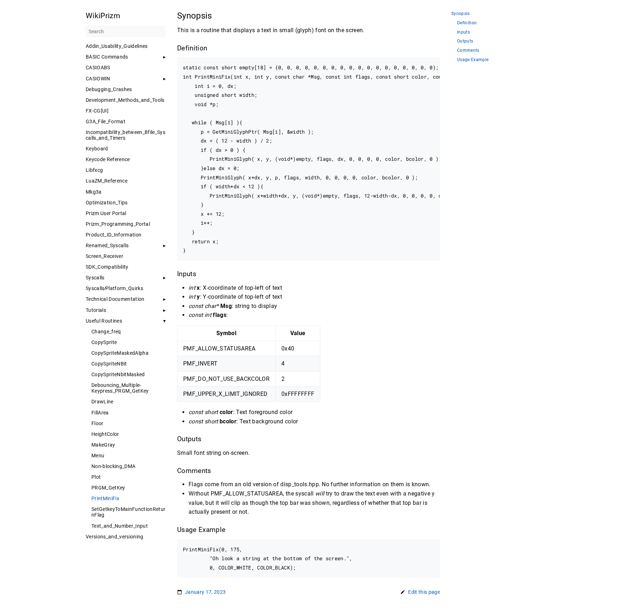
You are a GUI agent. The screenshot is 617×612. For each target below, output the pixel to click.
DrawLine (102, 401)
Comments (468, 50)
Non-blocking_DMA (113, 466)
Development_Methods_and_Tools (125, 100)
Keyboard (97, 148)
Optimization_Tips (107, 202)
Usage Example (472, 60)
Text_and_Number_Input (119, 526)
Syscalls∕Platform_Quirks (114, 288)
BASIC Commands (107, 57)
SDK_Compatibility (107, 267)
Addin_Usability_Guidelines (117, 46)
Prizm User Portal (106, 213)
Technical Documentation (115, 299)
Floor (97, 423)
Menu (97, 455)
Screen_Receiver (104, 256)
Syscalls (95, 277)
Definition (467, 23)
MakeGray (103, 445)
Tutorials (96, 310)
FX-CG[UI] (97, 111)
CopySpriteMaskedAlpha (120, 353)
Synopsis (460, 13)
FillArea (100, 413)
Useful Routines (104, 321)
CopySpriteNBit (109, 364)
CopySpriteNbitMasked (118, 374)
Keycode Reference (108, 159)
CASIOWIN (98, 78)
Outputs (465, 41)
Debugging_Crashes (109, 89)
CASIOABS (98, 67)
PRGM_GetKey (108, 488)
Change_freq (106, 331)
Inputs (463, 32)
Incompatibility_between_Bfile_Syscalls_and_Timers (125, 135)
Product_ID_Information (113, 235)
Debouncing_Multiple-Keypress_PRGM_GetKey (120, 388)
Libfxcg (94, 170)
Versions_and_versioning (115, 536)
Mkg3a (94, 192)
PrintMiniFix (105, 498)
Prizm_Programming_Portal (118, 224)
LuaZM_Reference (106, 181)
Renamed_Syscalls (107, 245)
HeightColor (105, 434)
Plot (96, 477)
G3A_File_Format (105, 121)
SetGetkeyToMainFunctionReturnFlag (128, 512)
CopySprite (104, 342)
